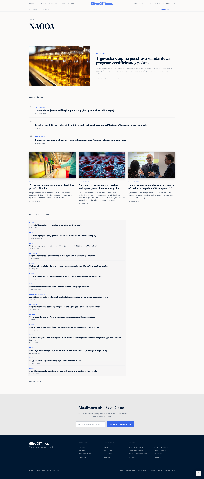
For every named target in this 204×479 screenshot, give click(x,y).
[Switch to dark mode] (174, 3)
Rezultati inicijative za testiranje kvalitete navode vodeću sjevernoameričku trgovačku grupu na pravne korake (91, 125)
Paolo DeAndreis (105, 78)
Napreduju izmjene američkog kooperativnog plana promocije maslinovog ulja (75, 110)
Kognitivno (82, 457)
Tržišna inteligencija (160, 447)
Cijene (106, 447)
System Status (170, 470)
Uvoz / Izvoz (108, 454)
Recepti (145, 3)
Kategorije (101, 53)
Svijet (32, 3)
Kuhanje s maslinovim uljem (138, 454)
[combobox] (95, 9)
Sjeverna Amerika (37, 294)
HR (169, 3)
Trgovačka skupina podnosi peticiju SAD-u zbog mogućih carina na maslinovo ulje (65, 306)
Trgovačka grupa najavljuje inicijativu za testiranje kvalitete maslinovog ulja (63, 235)
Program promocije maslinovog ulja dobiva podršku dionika (51, 186)
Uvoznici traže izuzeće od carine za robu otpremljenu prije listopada (59, 286)
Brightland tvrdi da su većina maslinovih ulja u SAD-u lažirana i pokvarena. (62, 255)
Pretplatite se (130, 470)
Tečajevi (158, 3)
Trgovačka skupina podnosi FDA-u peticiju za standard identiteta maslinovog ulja (65, 276)
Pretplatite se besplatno (120, 424)
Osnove (136, 3)
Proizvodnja (68, 3)
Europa (32, 284)
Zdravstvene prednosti (136, 450)
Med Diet (82, 450)
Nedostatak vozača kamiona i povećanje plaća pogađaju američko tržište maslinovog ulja (68, 266)
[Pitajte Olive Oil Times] (198, 473)
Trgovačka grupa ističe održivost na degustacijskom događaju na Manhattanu (63, 245)
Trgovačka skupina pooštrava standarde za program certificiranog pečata (133, 60)
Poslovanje (54, 3)
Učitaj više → (35, 381)
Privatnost (152, 470)
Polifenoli (82, 447)
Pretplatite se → (168, 9)
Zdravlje (42, 3)
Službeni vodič (158, 454)
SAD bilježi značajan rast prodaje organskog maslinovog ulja (56, 225)
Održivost (107, 457)
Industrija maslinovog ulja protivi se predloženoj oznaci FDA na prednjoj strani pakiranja (80, 139)
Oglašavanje (142, 470)
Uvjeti (160, 470)
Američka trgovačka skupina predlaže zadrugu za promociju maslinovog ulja (99, 186)
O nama (120, 470)
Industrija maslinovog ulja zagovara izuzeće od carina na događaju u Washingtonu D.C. (151, 186)
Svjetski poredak (159, 450)
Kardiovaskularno (85, 454)
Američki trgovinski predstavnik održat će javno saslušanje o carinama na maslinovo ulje (68, 297)
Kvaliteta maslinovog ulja (137, 447)
